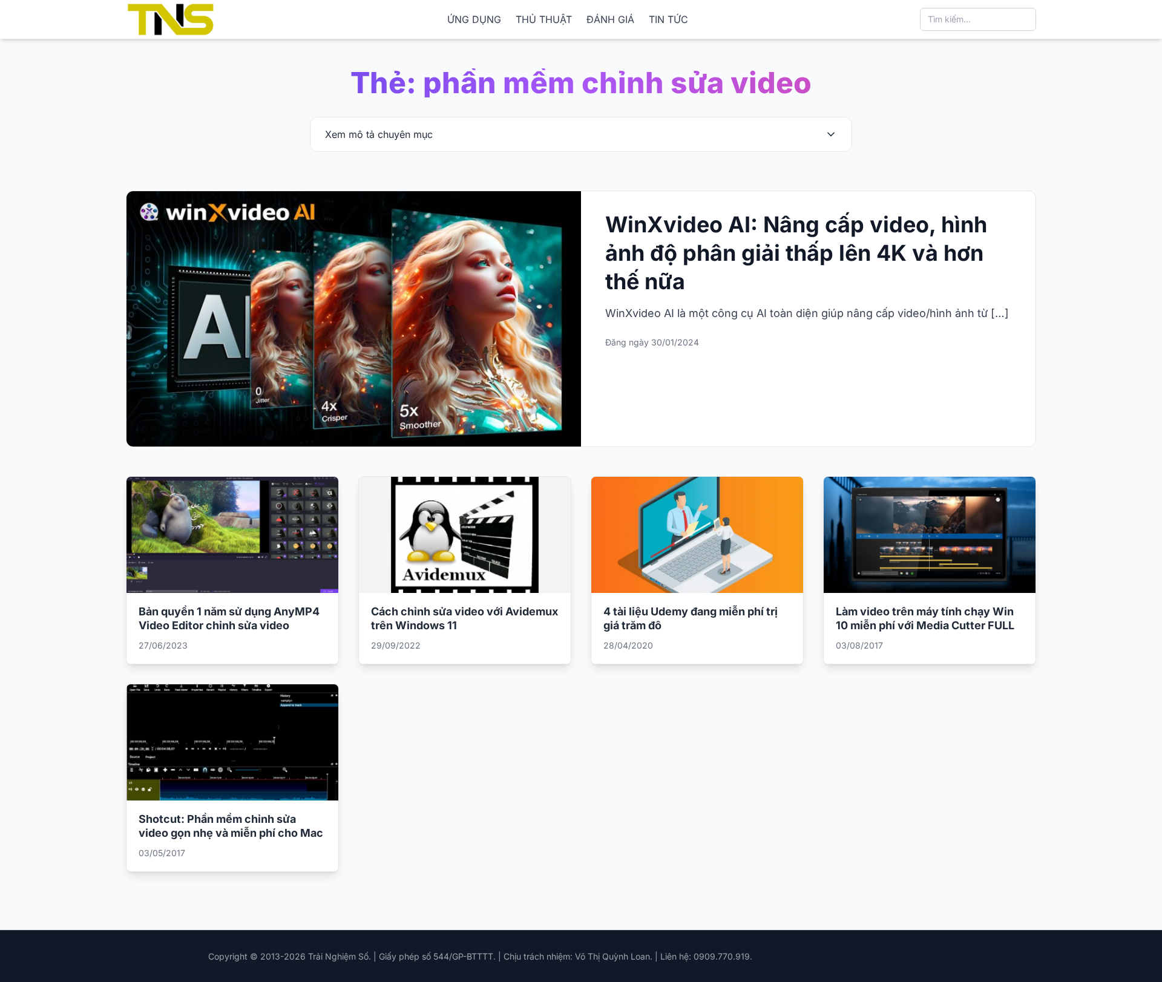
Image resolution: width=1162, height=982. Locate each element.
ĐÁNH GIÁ (610, 19)
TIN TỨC (668, 19)
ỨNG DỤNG (474, 19)
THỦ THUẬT (544, 19)
